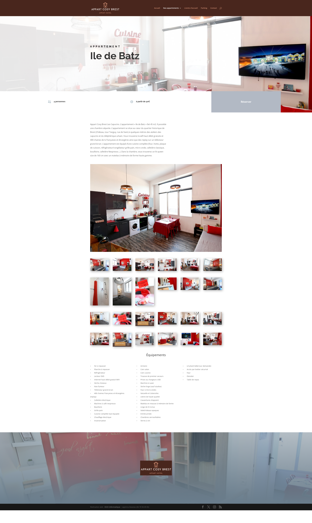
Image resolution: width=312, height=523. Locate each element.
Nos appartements (171, 8)
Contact (213, 8)
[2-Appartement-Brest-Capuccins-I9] (156, 251)
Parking (204, 8)
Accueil (157, 8)
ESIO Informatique (112, 507)
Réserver (246, 101)
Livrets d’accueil (191, 8)
